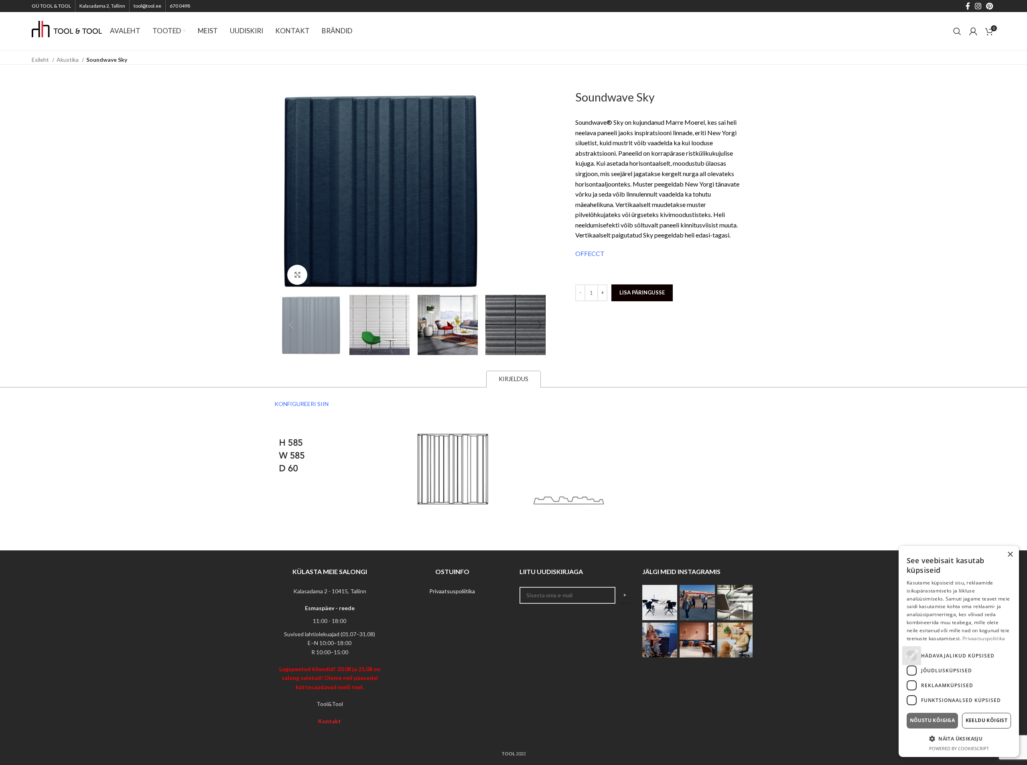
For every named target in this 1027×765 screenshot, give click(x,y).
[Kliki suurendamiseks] (297, 275)
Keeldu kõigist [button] (987, 720)
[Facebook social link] (967, 6)
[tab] (513, 379)
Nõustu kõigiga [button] (932, 720)
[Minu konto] (973, 31)
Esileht (41, 59)
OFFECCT (590, 253)
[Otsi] (957, 31)
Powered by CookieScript (959, 748)
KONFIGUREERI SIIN (301, 403)
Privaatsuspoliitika (452, 591)
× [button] (1010, 555)
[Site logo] (67, 30)
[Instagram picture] (660, 602)
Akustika (68, 59)
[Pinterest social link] (989, 6)
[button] (959, 738)
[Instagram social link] (978, 6)
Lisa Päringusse (642, 292)
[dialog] (959, 651)
